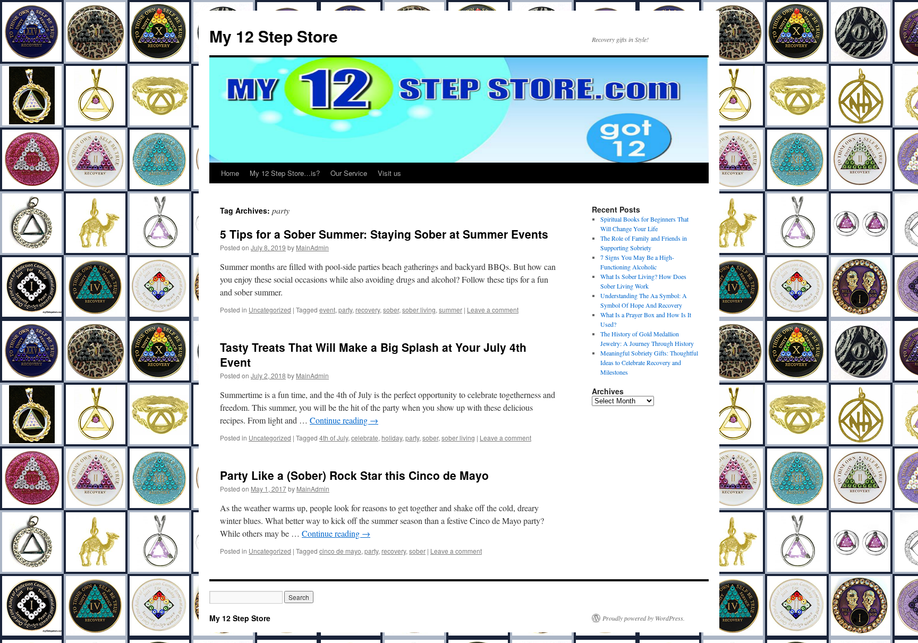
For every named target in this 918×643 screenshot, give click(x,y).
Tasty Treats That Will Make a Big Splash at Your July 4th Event (373, 354)
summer (450, 309)
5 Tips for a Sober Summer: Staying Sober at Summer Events (384, 234)
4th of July (333, 437)
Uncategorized (270, 309)
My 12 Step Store (273, 35)
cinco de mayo (340, 550)
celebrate (364, 437)
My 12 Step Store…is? (285, 173)
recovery (367, 309)
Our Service (348, 173)
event (327, 309)
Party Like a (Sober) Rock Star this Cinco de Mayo (354, 475)
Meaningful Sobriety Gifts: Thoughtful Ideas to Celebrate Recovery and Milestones (649, 362)
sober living (419, 309)
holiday (391, 437)
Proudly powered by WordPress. (643, 618)
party (345, 309)
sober (391, 309)
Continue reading (344, 420)
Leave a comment (492, 309)
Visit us (389, 173)
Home (230, 173)
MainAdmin (312, 247)
